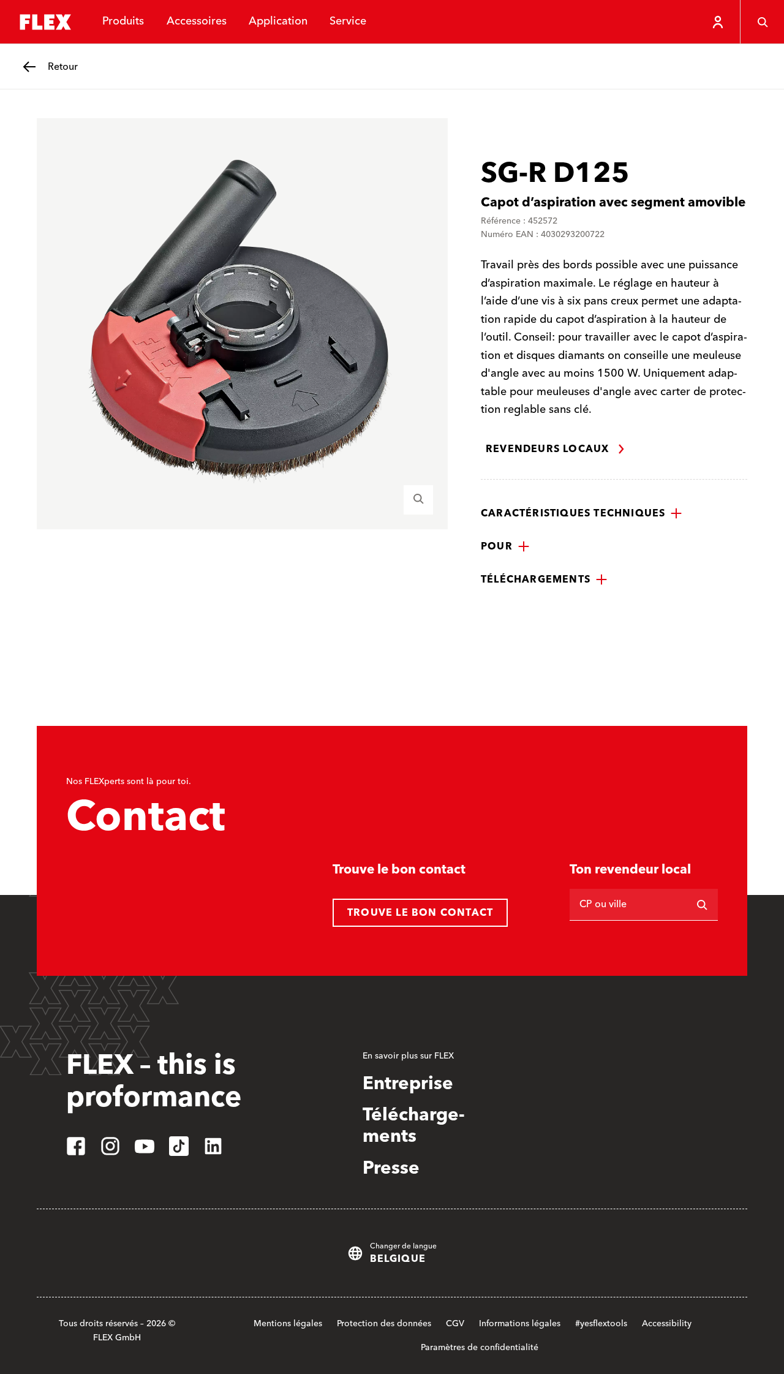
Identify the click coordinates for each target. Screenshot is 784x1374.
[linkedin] (213, 1146)
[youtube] (144, 1146)
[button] (581, 513)
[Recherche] (762, 22)
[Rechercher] (702, 905)
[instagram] (110, 1146)
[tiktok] (179, 1146)
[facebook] (76, 1146)
